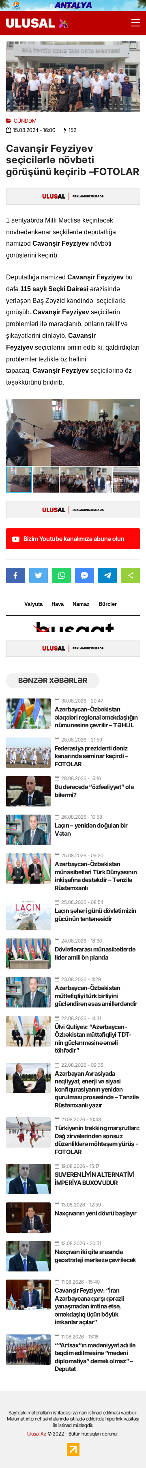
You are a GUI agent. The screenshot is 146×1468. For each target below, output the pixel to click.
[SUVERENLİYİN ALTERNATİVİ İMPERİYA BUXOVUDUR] (28, 1175)
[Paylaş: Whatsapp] (61, 575)
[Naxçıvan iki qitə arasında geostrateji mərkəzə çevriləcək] (28, 1253)
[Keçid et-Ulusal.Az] (30, 23)
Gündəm (25, 120)
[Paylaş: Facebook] (15, 575)
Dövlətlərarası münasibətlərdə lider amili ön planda (95, 953)
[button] (132, 406)
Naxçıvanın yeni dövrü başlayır (96, 1213)
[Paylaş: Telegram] (107, 575)
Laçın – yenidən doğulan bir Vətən (91, 829)
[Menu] (132, 23)
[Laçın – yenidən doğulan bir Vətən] (28, 826)
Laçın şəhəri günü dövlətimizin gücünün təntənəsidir (95, 915)
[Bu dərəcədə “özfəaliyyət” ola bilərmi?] (28, 788)
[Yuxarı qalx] (123, 1445)
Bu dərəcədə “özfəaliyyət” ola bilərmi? (94, 791)
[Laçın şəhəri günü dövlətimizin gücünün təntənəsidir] (28, 911)
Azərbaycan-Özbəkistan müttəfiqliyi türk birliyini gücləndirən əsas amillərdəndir (96, 995)
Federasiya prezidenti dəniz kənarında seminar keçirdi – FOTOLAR (91, 756)
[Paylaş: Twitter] (38, 575)
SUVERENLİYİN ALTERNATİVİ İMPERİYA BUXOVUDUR (95, 1179)
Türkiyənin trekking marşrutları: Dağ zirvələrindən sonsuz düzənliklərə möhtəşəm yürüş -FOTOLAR (97, 1140)
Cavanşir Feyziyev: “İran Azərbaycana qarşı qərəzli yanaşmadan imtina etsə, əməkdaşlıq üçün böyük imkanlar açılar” (90, 1306)
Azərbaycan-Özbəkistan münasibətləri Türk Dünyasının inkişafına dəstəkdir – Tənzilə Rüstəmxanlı (96, 876)
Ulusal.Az (36, 1434)
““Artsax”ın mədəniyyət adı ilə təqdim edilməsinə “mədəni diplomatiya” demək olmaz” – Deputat (95, 1357)
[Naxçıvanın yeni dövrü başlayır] (28, 1214)
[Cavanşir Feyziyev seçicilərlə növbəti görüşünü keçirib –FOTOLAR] (73, 76)
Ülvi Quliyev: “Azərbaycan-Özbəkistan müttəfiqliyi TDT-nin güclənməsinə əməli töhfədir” (93, 1039)
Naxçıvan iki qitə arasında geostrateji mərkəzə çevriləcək (95, 1256)
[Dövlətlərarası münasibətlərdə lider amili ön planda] (28, 950)
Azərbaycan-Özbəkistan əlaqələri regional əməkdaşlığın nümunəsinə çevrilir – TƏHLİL (96, 717)
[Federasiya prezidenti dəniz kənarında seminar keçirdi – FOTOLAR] (28, 749)
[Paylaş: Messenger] (84, 575)
